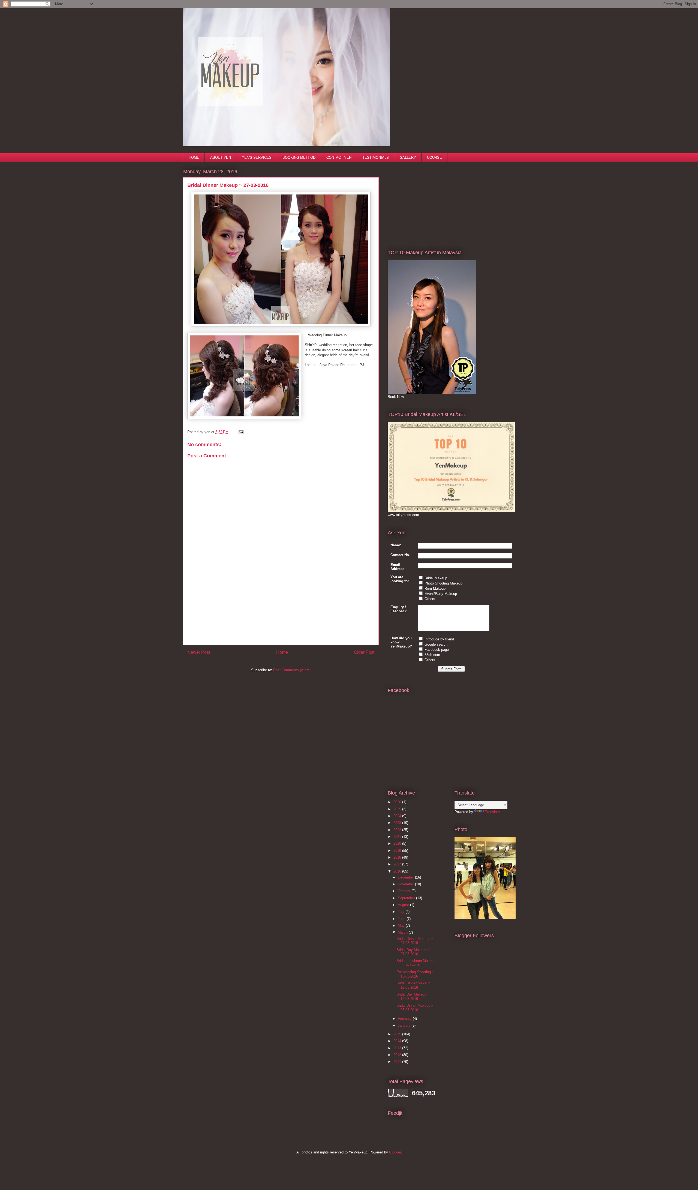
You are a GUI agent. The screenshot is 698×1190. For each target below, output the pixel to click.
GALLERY (408, 157)
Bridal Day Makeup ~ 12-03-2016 (413, 996)
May (402, 926)
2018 (397, 857)
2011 (397, 1062)
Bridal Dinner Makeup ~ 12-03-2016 (415, 985)
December (406, 877)
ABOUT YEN (220, 157)
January (404, 1025)
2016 (397, 871)
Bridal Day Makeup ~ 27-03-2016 (413, 952)
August (404, 905)
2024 (397, 816)
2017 (397, 864)
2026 (397, 802)
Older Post (364, 652)
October (404, 891)
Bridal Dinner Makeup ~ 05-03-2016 (415, 1007)
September (407, 898)
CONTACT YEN (338, 157)
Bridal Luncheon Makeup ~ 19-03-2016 (415, 963)
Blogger (395, 1152)
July (401, 912)
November (406, 884)
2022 (397, 830)
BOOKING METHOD (298, 157)
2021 (397, 837)
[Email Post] (240, 432)
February (405, 1019)
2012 (397, 1055)
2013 (397, 1048)
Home (282, 652)
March (403, 932)
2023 (397, 823)
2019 (397, 851)
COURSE (434, 157)
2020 (397, 843)
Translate (492, 812)
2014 (397, 1041)
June (402, 919)
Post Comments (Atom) (292, 670)
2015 (397, 1034)
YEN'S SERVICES (257, 157)
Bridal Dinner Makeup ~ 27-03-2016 (415, 941)
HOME (194, 157)
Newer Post (198, 652)
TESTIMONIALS (375, 157)
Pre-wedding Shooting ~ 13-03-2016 (415, 974)
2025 (397, 809)
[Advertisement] (281, 613)
